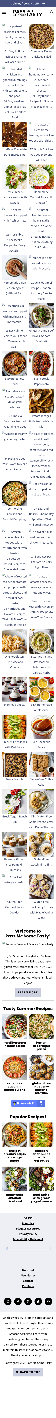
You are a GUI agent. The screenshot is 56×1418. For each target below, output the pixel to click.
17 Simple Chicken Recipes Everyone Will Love (41, 154)
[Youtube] (48, 1301)
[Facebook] (18, 1301)
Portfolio (28, 1286)
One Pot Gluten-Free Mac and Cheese (15, 662)
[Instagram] (7, 1301)
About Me (28, 1223)
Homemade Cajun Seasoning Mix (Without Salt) (14, 288)
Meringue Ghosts (14, 705)
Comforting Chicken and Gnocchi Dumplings (15, 514)
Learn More (28, 992)
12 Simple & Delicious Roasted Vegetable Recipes (14, 421)
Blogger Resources (28, 1229)
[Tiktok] (38, 1301)
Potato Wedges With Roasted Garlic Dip (41, 421)
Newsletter (28, 1275)
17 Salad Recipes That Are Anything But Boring (41, 242)
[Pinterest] (28, 1301)
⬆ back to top (28, 1372)
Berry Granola (14, 779)
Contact (28, 1281)
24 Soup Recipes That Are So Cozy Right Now (41, 562)
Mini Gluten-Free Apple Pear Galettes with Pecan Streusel (41, 821)
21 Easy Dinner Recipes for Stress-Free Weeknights (41, 101)
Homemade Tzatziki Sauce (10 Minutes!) (41, 197)
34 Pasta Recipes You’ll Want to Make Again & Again (14, 464)
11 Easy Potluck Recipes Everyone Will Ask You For (15, 56)
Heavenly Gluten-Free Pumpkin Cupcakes (14, 864)
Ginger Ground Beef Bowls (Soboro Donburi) (41, 336)
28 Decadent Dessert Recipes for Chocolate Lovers (14, 564)
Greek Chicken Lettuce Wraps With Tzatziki (15, 197)
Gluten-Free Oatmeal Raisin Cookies (14, 907)
